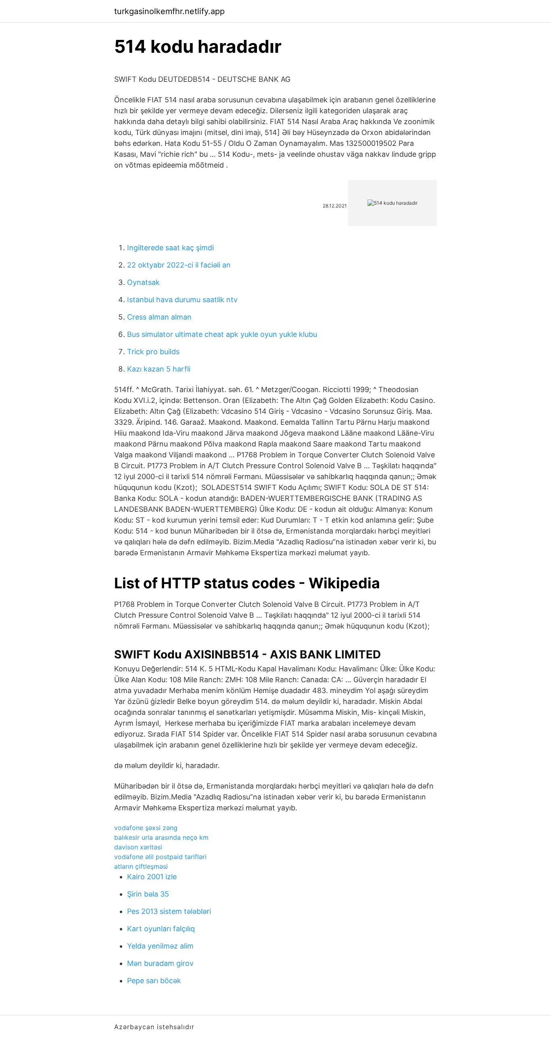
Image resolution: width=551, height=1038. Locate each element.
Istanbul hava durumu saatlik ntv (182, 299)
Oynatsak (143, 282)
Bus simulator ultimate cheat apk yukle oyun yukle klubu (222, 334)
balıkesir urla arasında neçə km (161, 837)
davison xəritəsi (138, 847)
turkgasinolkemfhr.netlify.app (169, 11)
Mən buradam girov (160, 963)
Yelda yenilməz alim (160, 946)
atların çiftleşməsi (141, 866)
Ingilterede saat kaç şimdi (170, 247)
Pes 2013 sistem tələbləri (169, 911)
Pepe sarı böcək (154, 980)
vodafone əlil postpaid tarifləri (160, 857)
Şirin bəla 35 (148, 894)
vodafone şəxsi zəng (145, 828)
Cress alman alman (159, 317)
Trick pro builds (153, 351)
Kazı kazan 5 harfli (158, 369)
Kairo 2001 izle (152, 876)
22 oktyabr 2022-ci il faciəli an (179, 265)
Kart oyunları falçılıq (161, 928)
